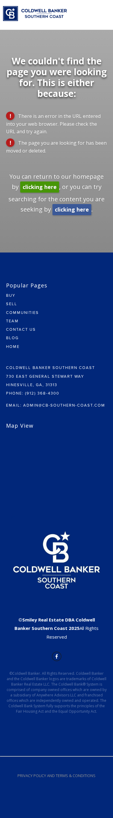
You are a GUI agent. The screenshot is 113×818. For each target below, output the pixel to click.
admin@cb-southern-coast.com (64, 405)
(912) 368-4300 (42, 393)
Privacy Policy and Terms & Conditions (56, 775)
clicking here (40, 187)
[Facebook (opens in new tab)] (56, 656)
